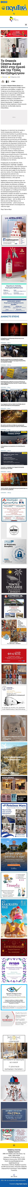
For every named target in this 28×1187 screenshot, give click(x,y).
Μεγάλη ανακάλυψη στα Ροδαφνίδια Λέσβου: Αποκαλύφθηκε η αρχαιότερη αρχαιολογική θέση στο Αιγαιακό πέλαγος (13, 361)
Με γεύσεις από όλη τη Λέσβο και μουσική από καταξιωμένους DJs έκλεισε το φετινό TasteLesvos (14, 426)
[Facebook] (4, 2)
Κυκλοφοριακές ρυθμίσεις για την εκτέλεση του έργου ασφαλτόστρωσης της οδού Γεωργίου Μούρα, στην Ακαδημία (14, 383)
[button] (26, 24)
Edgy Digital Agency (21, 1184)
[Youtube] (6, 2)
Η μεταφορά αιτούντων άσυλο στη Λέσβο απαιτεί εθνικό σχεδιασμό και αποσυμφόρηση (13, 404)
